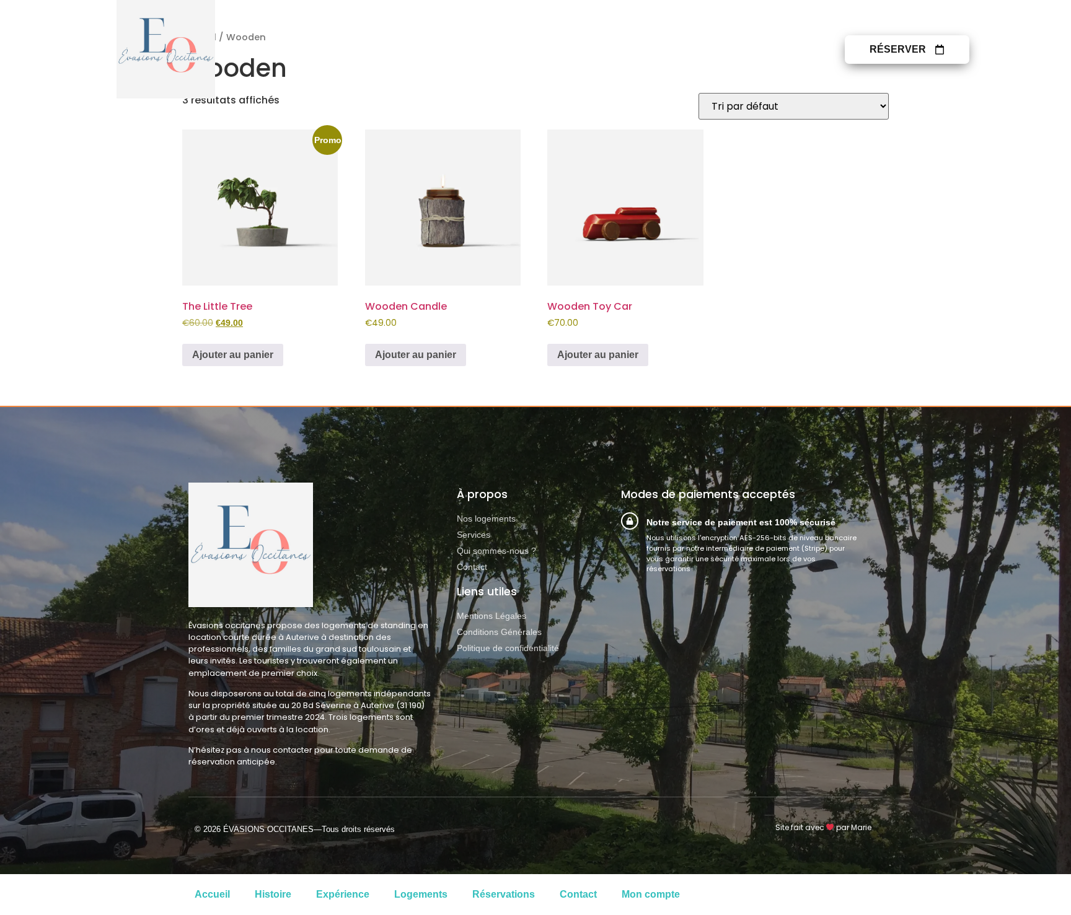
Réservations (503, 894)
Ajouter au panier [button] (232, 354)
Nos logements (540, 49)
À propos (707, 49)
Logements (420, 894)
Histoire (273, 894)
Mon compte (651, 894)
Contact (784, 49)
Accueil (212, 894)
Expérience (342, 894)
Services (633, 49)
